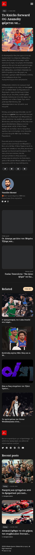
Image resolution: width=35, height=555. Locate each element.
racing (5, 486)
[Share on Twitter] (5, 169)
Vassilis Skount (9, 192)
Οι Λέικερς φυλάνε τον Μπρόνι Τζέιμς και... (17, 240)
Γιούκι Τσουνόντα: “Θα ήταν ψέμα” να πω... (19, 275)
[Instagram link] (8, 201)
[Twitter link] (5, 201)
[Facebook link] (2, 201)
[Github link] (18, 447)
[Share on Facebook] (12, 169)
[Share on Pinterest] (18, 169)
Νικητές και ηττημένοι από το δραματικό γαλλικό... (16, 492)
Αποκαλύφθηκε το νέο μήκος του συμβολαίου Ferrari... (17, 532)
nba (4, 11)
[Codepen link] (10, 447)
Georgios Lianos (8, 496)
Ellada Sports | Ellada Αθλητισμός (17, 546)
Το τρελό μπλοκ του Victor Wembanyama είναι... (13, 420)
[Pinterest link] (14, 447)
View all (27, 289)
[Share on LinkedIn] (24, 169)
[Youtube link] (22, 447)
